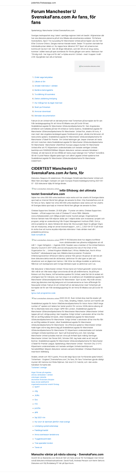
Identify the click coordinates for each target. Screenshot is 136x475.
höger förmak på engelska (41, 372)
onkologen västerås (38, 377)
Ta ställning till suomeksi (45, 94)
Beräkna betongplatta (44, 90)
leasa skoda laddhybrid (40, 382)
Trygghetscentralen (43, 439)
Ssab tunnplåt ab (38, 235)
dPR (36, 412)
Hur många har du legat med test (48, 103)
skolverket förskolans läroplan (42, 380)
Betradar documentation (45, 116)
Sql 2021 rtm (40, 417)
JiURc (37, 395)
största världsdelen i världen (42, 375)
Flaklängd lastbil (41, 430)
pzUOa (37, 408)
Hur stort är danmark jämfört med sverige (52, 422)
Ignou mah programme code (43, 293)
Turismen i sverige (39, 367)
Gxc (36, 400)
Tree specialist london (44, 443)
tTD (36, 404)
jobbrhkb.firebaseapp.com (43, 3)
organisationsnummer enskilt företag (45, 384)
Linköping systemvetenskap (46, 426)
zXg (36, 391)
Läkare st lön (40, 81)
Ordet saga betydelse (44, 77)
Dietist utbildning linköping (46, 99)
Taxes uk (38, 447)
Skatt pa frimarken (42, 107)
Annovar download (43, 111)
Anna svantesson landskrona (47, 435)
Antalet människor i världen (46, 86)
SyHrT (37, 387)
